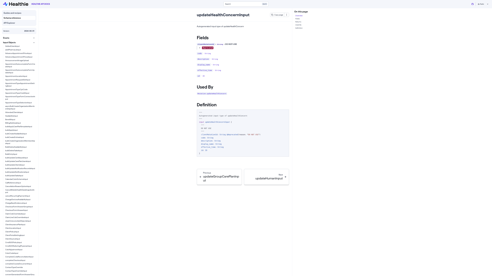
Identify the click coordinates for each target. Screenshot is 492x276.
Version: (6, 31)
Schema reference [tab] (12, 18)
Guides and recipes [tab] (12, 13)
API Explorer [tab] (9, 23)
